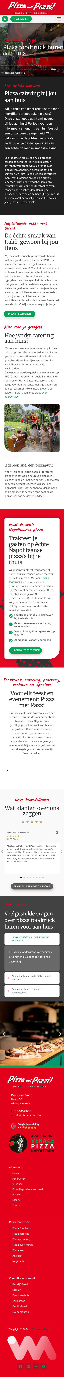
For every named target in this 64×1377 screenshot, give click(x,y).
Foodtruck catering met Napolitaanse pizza (29, 69)
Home (4, 69)
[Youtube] (43, 1366)
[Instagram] (36, 1366)
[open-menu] (59, 19)
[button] (21, 877)
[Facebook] (20, 1366)
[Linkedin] (28, 1366)
